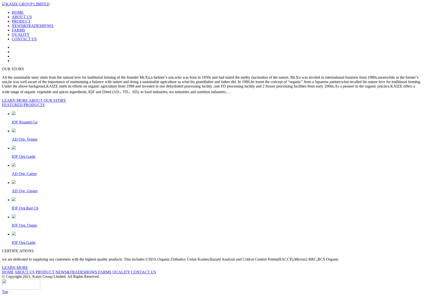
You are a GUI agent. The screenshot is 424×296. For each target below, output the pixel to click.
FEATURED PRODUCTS (23, 105)
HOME (18, 12)
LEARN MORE (15, 268)
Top (5, 292)
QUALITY (21, 34)
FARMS (18, 30)
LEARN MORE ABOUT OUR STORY (34, 100)
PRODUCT (21, 21)
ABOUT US (22, 17)
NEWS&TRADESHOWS (32, 26)
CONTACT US (24, 39)
